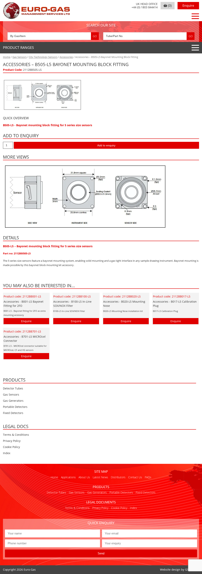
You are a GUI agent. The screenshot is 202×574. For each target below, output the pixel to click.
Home (6, 57)
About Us (84, 477)
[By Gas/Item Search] (53, 36)
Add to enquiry (106, 145)
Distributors (118, 477)
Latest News (100, 477)
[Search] (95, 36)
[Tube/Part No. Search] (149, 36)
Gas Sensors (19, 57)
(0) (169, 5)
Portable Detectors (15, 407)
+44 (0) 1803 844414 (145, 7)
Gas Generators (13, 401)
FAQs (148, 477)
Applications (68, 477)
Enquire (188, 5)
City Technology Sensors (43, 57)
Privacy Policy (12, 441)
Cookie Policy (11, 447)
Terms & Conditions (16, 435)
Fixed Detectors (13, 413)
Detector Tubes (13, 388)
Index (6, 453)
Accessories (66, 57)
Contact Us (135, 477)
